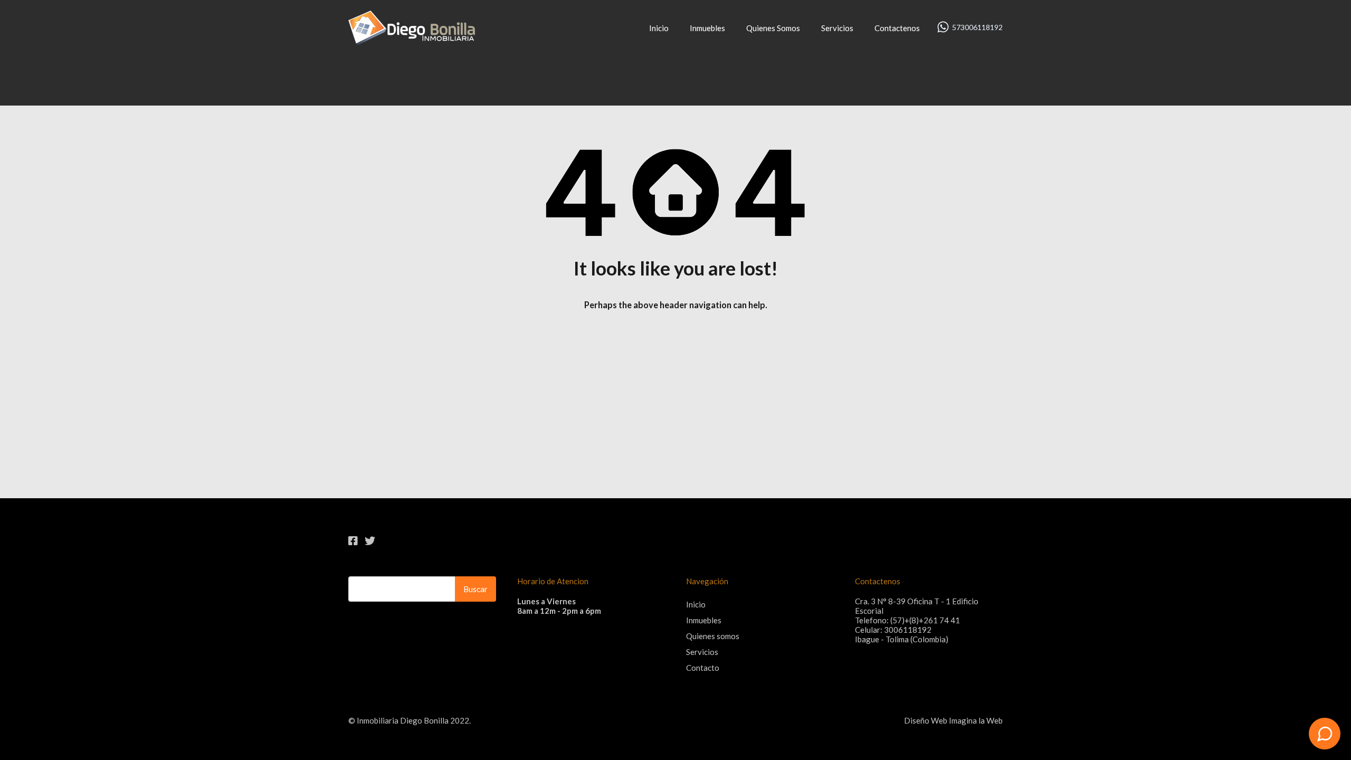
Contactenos (897, 28)
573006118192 (977, 27)
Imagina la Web (976, 720)
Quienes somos (712, 636)
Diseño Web (925, 720)
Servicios (837, 28)
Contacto (702, 667)
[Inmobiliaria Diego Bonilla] (411, 40)
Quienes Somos (773, 28)
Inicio (659, 28)
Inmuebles (707, 28)
